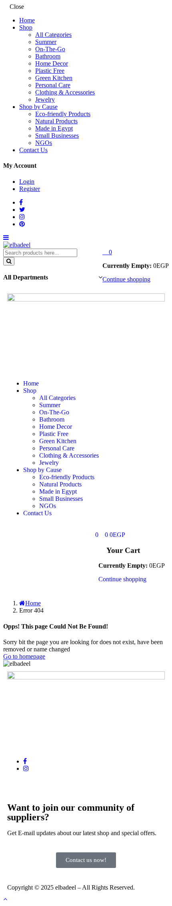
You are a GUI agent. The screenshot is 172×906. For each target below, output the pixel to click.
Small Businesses (57, 135)
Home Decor (51, 63)
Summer (45, 41)
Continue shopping (126, 279)
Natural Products (56, 121)
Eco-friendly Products (62, 113)
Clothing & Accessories (65, 92)
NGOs (43, 142)
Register (29, 188)
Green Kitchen (53, 77)
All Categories (53, 34)
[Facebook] (25, 761)
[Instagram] (26, 768)
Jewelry (45, 99)
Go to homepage (24, 656)
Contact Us (33, 150)
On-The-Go (50, 49)
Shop (25, 27)
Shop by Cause (38, 106)
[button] (107, 252)
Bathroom (47, 56)
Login (26, 181)
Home (27, 20)
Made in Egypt (54, 128)
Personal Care (52, 85)
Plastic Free (49, 70)
